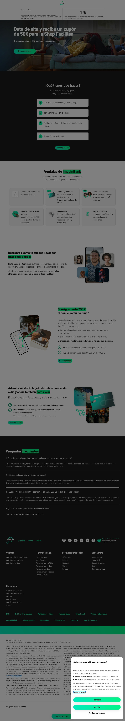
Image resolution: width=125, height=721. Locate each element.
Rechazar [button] (97, 700)
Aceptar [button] (97, 707)
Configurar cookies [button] (97, 713)
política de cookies (79, 692)
